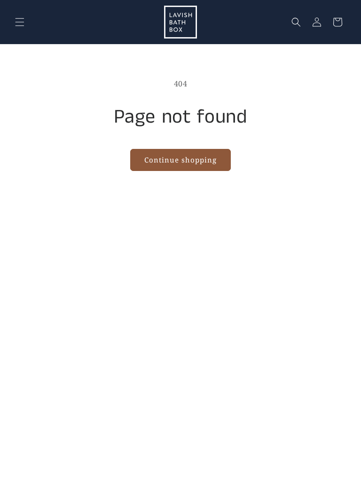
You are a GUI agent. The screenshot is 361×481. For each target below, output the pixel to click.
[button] (19, 22)
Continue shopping (180, 159)
